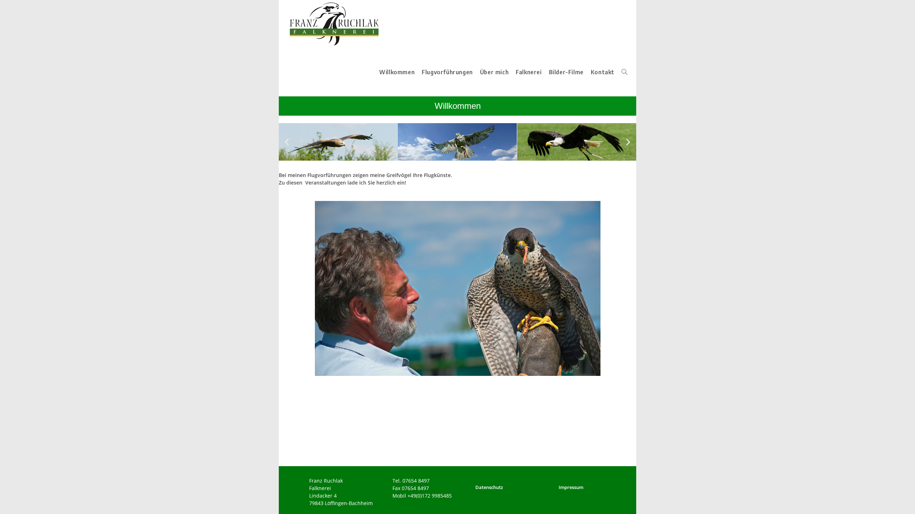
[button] (286, 141)
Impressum (571, 487)
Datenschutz (489, 487)
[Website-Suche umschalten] (624, 72)
